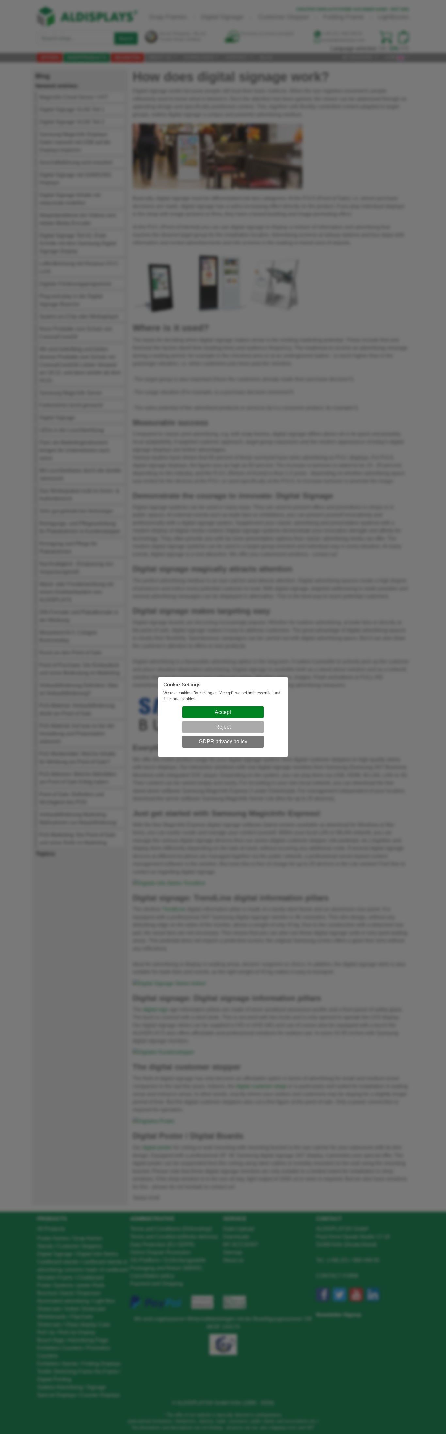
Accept (223, 712)
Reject (223, 727)
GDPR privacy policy (223, 741)
